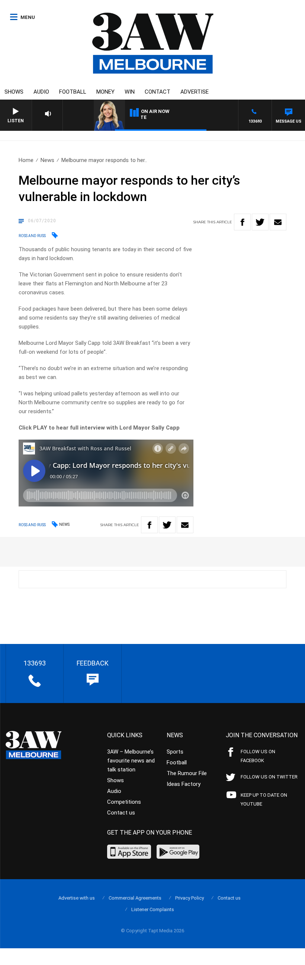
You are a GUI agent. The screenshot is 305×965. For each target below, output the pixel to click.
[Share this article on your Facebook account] (242, 222)
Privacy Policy (189, 898)
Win (130, 91)
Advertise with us (76, 898)
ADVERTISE (194, 91)
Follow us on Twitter (269, 777)
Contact (157, 91)
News (47, 160)
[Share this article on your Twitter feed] (260, 222)
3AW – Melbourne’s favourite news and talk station (131, 760)
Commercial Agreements (135, 898)
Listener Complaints (152, 909)
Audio (41, 91)
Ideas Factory (183, 784)
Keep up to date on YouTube (264, 799)
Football (72, 91)
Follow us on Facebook (258, 756)
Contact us (121, 812)
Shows (13, 91)
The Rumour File (187, 773)
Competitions (124, 802)
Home (26, 160)
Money (105, 91)
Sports (175, 751)
